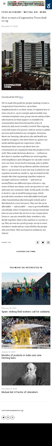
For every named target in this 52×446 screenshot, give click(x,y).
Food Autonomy (12, 12)
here (21, 97)
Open (48, 6)
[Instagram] (8, 417)
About (24, 440)
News (43, 12)
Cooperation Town (25, 251)
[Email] (48, 242)
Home (16, 440)
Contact (34, 440)
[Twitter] (43, 242)
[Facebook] (37, 242)
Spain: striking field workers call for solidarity (26, 311)
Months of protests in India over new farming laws (21, 356)
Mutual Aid (31, 12)
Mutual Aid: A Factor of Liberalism (20, 392)
